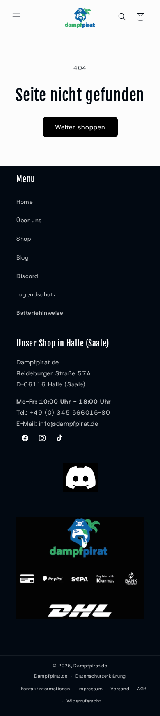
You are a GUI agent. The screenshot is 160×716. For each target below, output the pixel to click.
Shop (23, 238)
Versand (119, 688)
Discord (27, 276)
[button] (16, 17)
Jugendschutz (36, 294)
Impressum (90, 688)
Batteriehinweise (40, 312)
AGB (142, 688)
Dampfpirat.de (90, 666)
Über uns (29, 220)
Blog (22, 257)
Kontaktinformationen (45, 688)
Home (24, 202)
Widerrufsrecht (83, 701)
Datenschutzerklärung (100, 676)
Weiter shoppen (80, 127)
